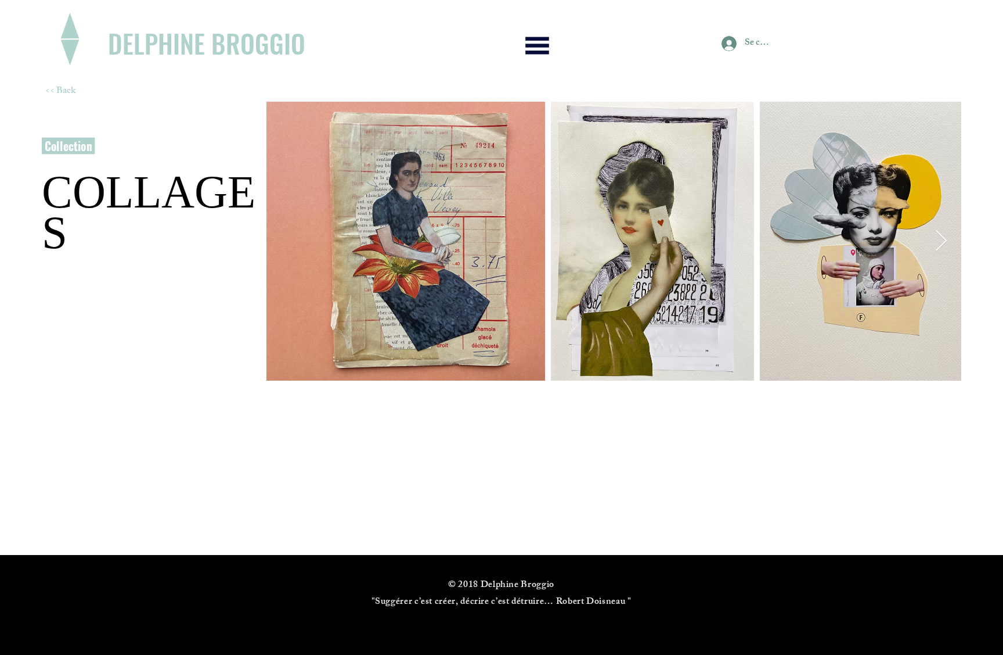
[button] (537, 45)
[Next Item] (941, 241)
